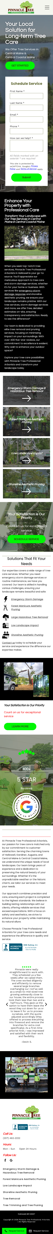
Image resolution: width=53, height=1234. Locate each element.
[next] (46, 1004)
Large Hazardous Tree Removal (29, 617)
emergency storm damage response (22, 292)
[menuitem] (26, 1171)
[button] (47, 7)
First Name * (17, 91)
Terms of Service (28, 169)
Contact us (8, 642)
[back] (7, 1004)
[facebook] (5, 1160)
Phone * (14, 126)
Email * (14, 114)
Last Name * (17, 103)
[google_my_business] (11, 1160)
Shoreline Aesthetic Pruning (27, 635)
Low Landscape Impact (25, 625)
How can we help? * (21, 138)
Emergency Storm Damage (27, 599)
